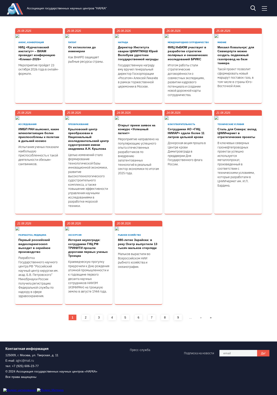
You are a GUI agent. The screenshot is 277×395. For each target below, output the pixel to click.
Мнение (221, 42)
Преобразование (78, 124)
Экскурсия (75, 235)
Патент (72, 42)
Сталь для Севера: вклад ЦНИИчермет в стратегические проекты (236, 133)
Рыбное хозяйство (129, 235)
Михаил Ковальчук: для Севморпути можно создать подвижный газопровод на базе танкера (235, 55)
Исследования (27, 124)
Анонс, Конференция (31, 42)
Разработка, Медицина (32, 235)
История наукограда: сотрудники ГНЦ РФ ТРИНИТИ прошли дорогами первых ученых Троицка (88, 247)
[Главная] (16, 13)
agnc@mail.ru (25, 360)
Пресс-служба (140, 350)
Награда (123, 42)
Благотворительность (181, 124)
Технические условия (230, 124)
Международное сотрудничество (188, 42)
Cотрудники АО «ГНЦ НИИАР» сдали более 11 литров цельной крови (186, 133)
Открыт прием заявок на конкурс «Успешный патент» (136, 129)
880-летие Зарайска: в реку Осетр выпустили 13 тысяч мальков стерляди (137, 243)
